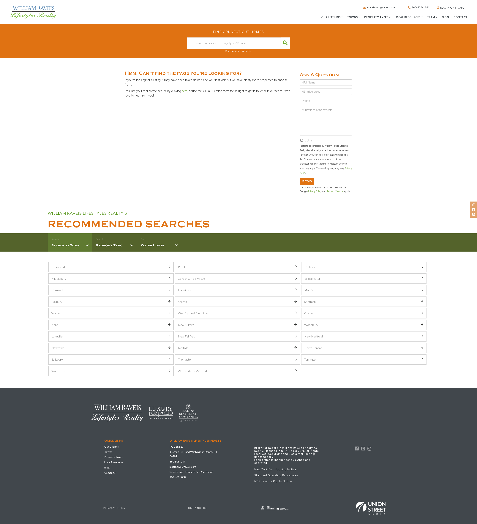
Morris (308, 290)
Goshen (309, 313)
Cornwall (57, 290)
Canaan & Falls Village (191, 278)
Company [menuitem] (109, 472)
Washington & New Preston (195, 313)
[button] (285, 43)
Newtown (57, 348)
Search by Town (65, 245)
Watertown (58, 371)
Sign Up (460, 7)
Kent (54, 324)
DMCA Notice (197, 507)
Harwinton (185, 290)
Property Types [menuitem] (376, 17)
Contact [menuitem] (461, 17)
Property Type (109, 245)
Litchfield (310, 267)
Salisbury (57, 359)
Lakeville (57, 336)
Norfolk (183, 348)
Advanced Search (239, 51)
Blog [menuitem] (445, 17)
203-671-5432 (178, 477)
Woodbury (311, 324)
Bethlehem (185, 267)
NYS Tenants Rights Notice (273, 481)
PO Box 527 (177, 446)
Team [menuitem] (431, 17)
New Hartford (313, 336)
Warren (56, 313)
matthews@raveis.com (381, 7)
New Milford (186, 324)
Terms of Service (335, 191)
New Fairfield (186, 336)
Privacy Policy (315, 191)
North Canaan (313, 348)
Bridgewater (312, 278)
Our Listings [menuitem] (330, 17)
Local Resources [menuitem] (408, 17)
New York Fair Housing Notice (275, 469)
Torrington (310, 359)
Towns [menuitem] (352, 17)
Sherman (310, 301)
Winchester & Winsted (192, 371)
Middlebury (58, 278)
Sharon (182, 301)
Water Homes (152, 245)
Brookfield (58, 267)
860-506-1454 (420, 7)
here (184, 91)
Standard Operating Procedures (276, 475)
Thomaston (185, 359)
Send (307, 181)
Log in (445, 7)
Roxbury (56, 301)
